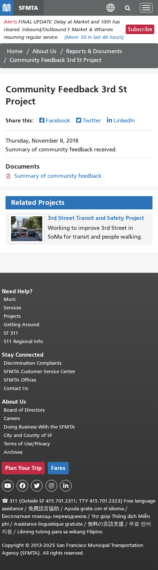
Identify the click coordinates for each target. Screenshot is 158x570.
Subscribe (140, 29)
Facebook (58, 120)
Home (14, 51)
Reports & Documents (94, 51)
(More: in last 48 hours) (94, 37)
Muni (9, 299)
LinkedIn (124, 120)
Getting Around (21, 324)
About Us (44, 51)
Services (12, 308)
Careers (12, 418)
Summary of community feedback (57, 176)
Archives (13, 452)
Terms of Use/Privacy (27, 444)
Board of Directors (24, 410)
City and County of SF (28, 435)
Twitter (92, 120)
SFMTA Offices (20, 380)
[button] (110, 7)
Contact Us (16, 388)
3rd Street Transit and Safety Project (96, 217)
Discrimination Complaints (32, 363)
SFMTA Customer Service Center (39, 371)
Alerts (10, 22)
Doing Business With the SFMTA (39, 427)
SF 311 (11, 333)
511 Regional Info (23, 341)
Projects (12, 316)
